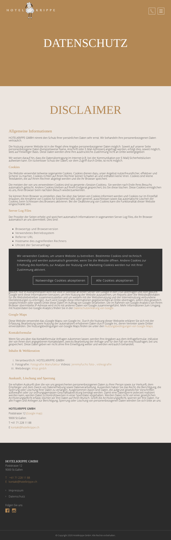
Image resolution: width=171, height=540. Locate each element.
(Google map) (34, 413)
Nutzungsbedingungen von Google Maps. (129, 326)
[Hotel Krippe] (78, 11)
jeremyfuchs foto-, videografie (92, 364)
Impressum (16, 490)
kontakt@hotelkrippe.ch (25, 427)
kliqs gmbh (39, 368)
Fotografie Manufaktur (45, 364)
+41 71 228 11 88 (17, 477)
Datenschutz (17, 496)
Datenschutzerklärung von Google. (94, 308)
